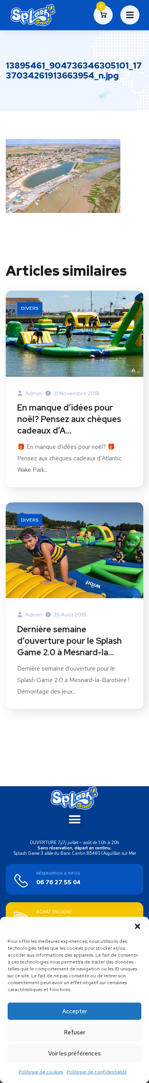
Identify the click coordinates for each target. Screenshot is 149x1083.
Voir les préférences (74, 1053)
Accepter (74, 1011)
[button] (137, 926)
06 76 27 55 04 (58, 882)
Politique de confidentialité (97, 1072)
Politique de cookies (41, 1072)
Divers (30, 308)
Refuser (74, 1032)
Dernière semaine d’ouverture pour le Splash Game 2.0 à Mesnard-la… (69, 641)
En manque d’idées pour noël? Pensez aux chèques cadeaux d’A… (69, 419)
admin (33, 393)
